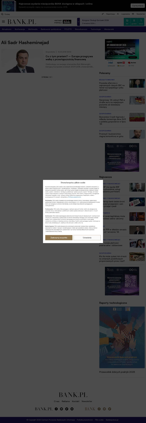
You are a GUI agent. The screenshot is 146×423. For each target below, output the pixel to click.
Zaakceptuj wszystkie (59, 238)
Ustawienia (87, 238)
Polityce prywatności (74, 197)
